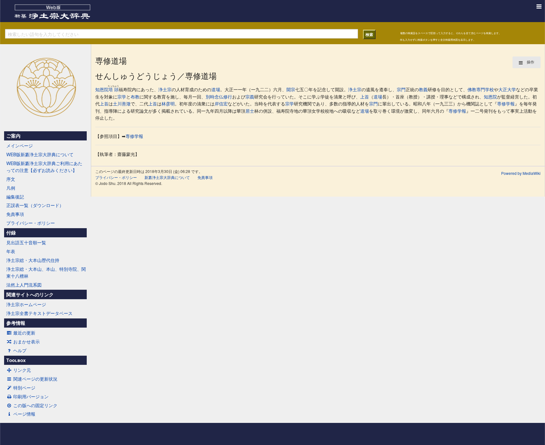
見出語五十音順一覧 (26, 242)
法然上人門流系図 (24, 285)
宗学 (121, 96)
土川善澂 (122, 103)
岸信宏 (221, 103)
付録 (11, 232)
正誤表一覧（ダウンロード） (35, 205)
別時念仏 (214, 96)
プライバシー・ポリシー (30, 223)
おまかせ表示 (26, 341)
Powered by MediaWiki (521, 173)
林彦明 (168, 103)
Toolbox (16, 360)
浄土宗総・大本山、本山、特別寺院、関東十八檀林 (46, 272)
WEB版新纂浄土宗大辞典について (39, 154)
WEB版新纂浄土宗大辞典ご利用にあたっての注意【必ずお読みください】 (44, 166)
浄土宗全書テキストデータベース (39, 313)
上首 (364, 96)
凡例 (10, 188)
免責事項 (15, 214)
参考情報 (15, 322)
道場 (215, 89)
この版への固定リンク (35, 405)
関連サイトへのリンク (30, 294)
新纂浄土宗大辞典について (167, 177)
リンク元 (22, 370)
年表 (10, 251)
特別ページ (24, 387)
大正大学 (507, 89)
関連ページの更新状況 (35, 379)
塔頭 (113, 89)
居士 (249, 111)
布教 (135, 96)
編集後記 (15, 196)
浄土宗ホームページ (26, 304)
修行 (227, 96)
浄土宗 (165, 89)
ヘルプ (19, 350)
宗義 (249, 96)
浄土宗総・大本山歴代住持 (32, 260)
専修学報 (506, 103)
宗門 (401, 89)
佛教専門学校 (480, 89)
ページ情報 (24, 414)
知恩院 (101, 89)
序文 (10, 179)
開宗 (290, 89)
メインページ (19, 145)
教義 (423, 89)
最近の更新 (24, 332)
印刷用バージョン (31, 396)
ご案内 (13, 135)
